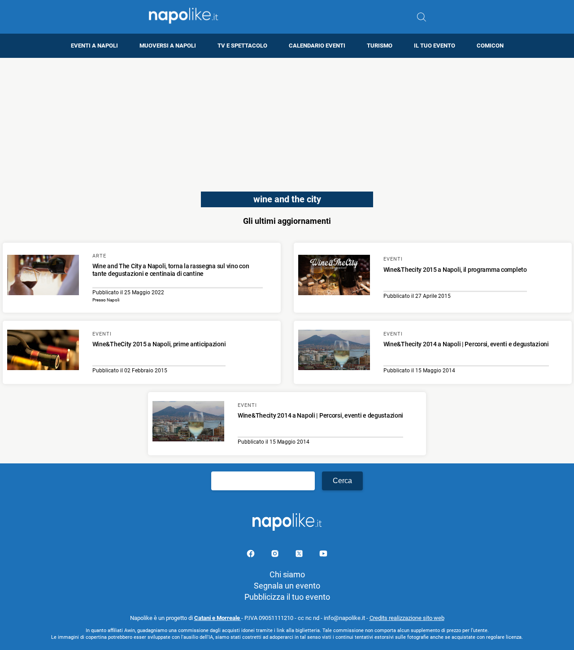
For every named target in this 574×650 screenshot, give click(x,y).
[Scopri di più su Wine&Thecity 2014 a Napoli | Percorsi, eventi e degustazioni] (334, 351)
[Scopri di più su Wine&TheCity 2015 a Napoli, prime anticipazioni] (43, 351)
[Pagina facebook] (251, 555)
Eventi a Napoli (94, 45)
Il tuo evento (434, 45)
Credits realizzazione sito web (407, 618)
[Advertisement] (287, 120)
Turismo (379, 45)
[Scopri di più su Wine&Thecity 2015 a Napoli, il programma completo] (334, 276)
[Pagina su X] (300, 555)
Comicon (490, 45)
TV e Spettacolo (242, 45)
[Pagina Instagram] (276, 555)
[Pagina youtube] (323, 555)
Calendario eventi (317, 45)
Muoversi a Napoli (167, 45)
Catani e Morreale (217, 618)
